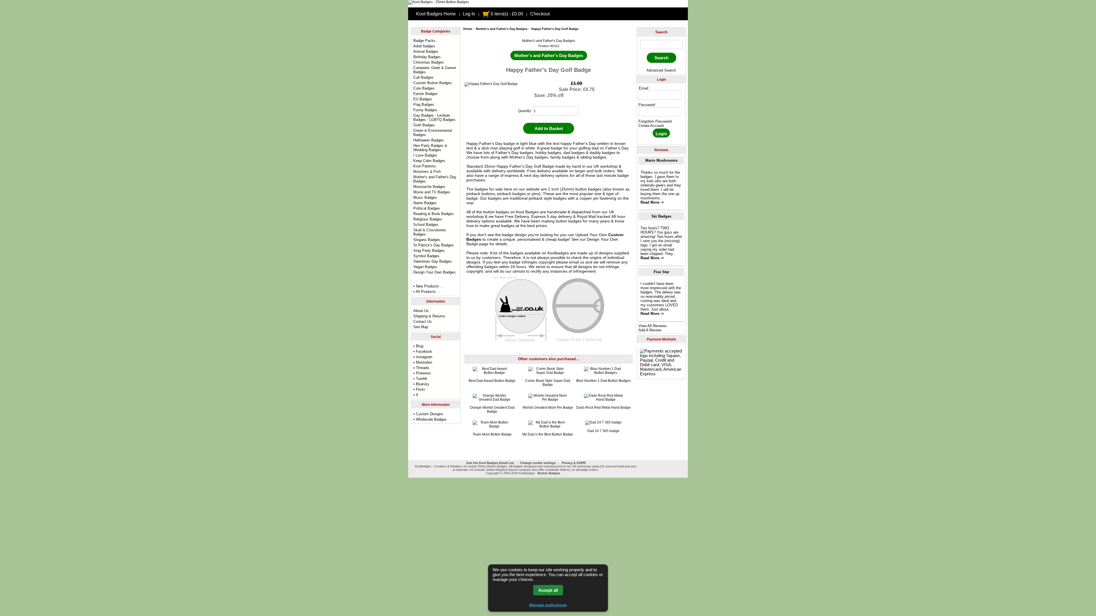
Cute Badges (424, 88)
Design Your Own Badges (434, 272)
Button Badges (548, 473)
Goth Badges (424, 125)
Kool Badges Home (436, 13)
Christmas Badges (428, 62)
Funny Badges (425, 110)
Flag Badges (423, 104)
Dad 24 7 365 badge (603, 431)
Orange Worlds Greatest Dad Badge (492, 410)
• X (415, 395)
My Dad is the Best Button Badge (547, 434)
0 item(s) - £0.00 (507, 13)
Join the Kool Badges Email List (490, 463)
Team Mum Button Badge (492, 434)
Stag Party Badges (429, 250)
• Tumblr (420, 378)
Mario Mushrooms (661, 160)
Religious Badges (427, 219)
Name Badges (425, 203)
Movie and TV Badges (431, 192)
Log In (469, 13)
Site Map (420, 327)
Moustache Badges (429, 187)
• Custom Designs (428, 414)
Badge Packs (424, 40)
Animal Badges (425, 51)
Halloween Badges (428, 140)
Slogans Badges (426, 240)
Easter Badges (425, 94)
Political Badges (426, 208)
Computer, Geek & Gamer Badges (434, 70)
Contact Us (422, 321)
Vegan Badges (425, 267)
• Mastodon (422, 362)
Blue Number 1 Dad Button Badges (603, 381)
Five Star (661, 272)
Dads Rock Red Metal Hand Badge (603, 408)
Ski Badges (661, 216)
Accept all (548, 590)
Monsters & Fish (427, 171)
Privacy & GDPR (574, 463)
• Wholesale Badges (430, 419)
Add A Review (649, 330)
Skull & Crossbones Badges (429, 232)
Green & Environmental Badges (432, 132)
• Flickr (419, 389)
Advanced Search (661, 70)
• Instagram (422, 357)
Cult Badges (423, 77)
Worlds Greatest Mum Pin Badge (548, 408)
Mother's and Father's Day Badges (501, 29)
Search (661, 32)
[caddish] (564, 473)
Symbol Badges (426, 256)
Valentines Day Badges (432, 261)
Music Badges (425, 197)
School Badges (425, 224)
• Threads (421, 368)
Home (467, 29)
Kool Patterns (424, 166)
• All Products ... (426, 291)
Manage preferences (548, 605)
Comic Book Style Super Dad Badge (547, 383)
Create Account (651, 125)
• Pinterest (422, 373)
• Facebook (422, 351)
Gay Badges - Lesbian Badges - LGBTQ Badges (434, 117)
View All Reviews (652, 326)
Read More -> (652, 202)
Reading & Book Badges (433, 214)
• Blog (418, 346)
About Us (421, 311)
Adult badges (424, 46)
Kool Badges (527, 212)
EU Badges (422, 99)
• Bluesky (421, 384)
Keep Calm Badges (429, 161)
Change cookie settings (538, 463)
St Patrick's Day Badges (433, 245)
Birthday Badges (427, 57)
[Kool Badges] (438, 2)
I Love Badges (425, 155)
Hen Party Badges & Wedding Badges (430, 147)
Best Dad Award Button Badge (492, 381)
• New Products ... (428, 286)
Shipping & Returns (429, 316)
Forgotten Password (655, 121)
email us (576, 262)
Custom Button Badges (432, 83)
